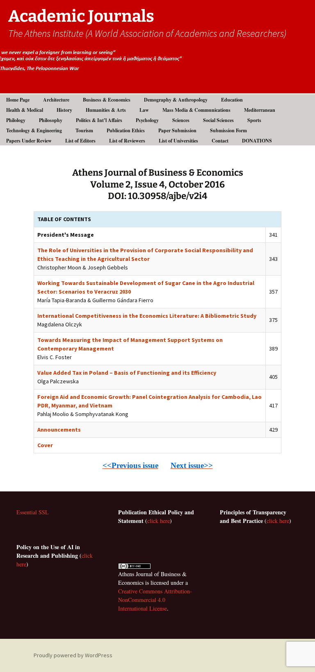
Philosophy (50, 120)
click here (158, 521)
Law (144, 109)
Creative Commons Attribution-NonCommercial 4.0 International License (155, 599)
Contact (220, 140)
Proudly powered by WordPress (73, 655)
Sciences (180, 120)
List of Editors (80, 140)
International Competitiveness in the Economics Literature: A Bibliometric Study (146, 315)
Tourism (84, 130)
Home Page (18, 99)
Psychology (147, 120)
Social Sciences (218, 120)
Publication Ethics (126, 130)
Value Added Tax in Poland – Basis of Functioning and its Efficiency (126, 372)
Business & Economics (106, 99)
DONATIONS (257, 140)
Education (232, 99)
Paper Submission (177, 130)
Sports (254, 120)
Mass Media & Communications (196, 109)
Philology (15, 120)
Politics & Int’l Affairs (99, 120)
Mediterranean (259, 109)
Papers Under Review (29, 140)
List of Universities (178, 140)
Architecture (56, 99)
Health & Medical (24, 109)
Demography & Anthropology (176, 99)
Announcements (59, 429)
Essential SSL (32, 512)
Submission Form (228, 130)
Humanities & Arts (106, 109)
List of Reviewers (127, 140)
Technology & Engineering (34, 130)
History (64, 109)
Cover (45, 445)
